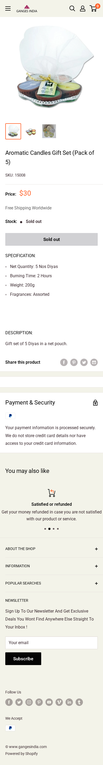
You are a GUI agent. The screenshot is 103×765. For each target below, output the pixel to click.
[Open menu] (8, 8)
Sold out (51, 239)
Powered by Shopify (21, 753)
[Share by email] (94, 362)
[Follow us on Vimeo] (59, 702)
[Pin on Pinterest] (74, 362)
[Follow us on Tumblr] (79, 702)
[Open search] (72, 8)
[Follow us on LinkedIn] (69, 702)
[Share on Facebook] (64, 362)
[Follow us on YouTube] (49, 702)
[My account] (82, 8)
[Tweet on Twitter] (84, 362)
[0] (93, 8)
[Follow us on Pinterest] (39, 702)
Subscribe (23, 658)
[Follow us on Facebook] (9, 702)
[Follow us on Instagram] (29, 702)
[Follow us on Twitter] (19, 702)
